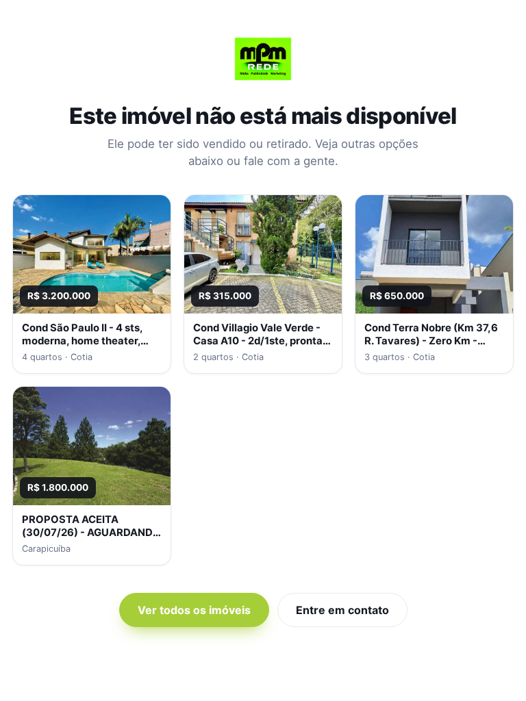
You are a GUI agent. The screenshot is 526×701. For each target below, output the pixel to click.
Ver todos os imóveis (194, 610)
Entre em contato (342, 610)
